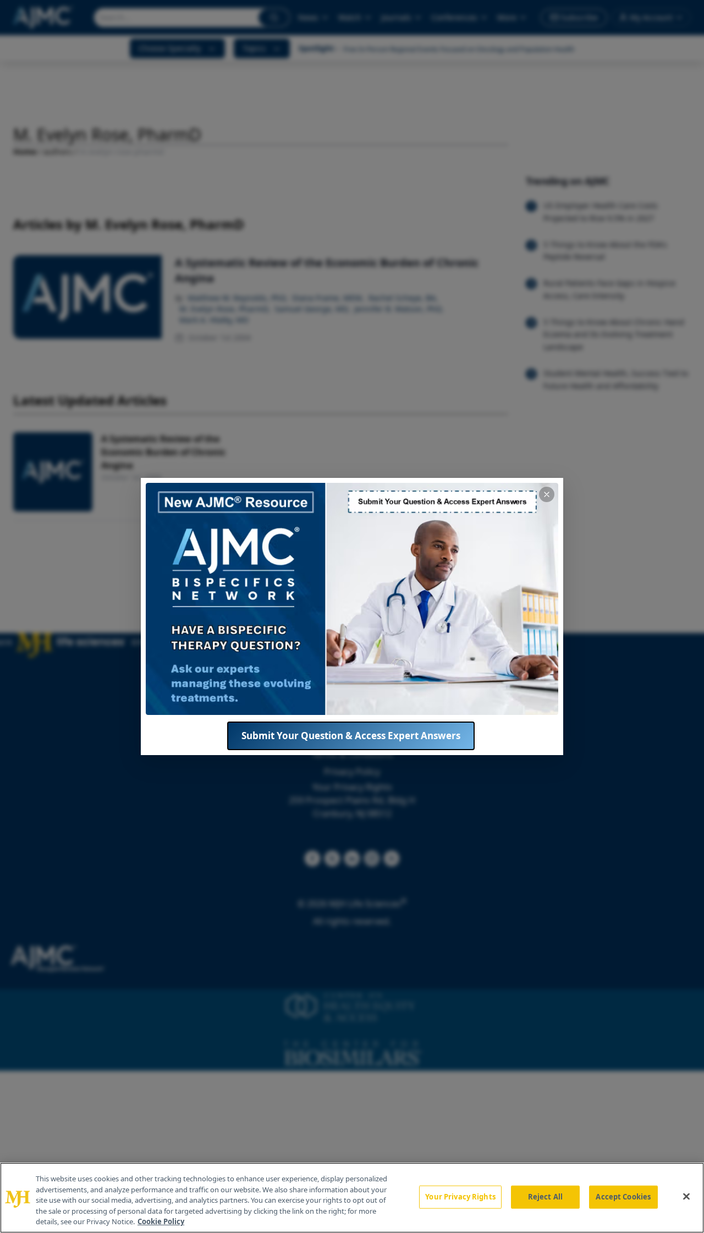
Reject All (545, 1197)
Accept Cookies (623, 1197)
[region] (352, 1198)
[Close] (686, 1197)
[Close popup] (546, 494)
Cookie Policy (161, 1221)
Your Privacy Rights (460, 1197)
